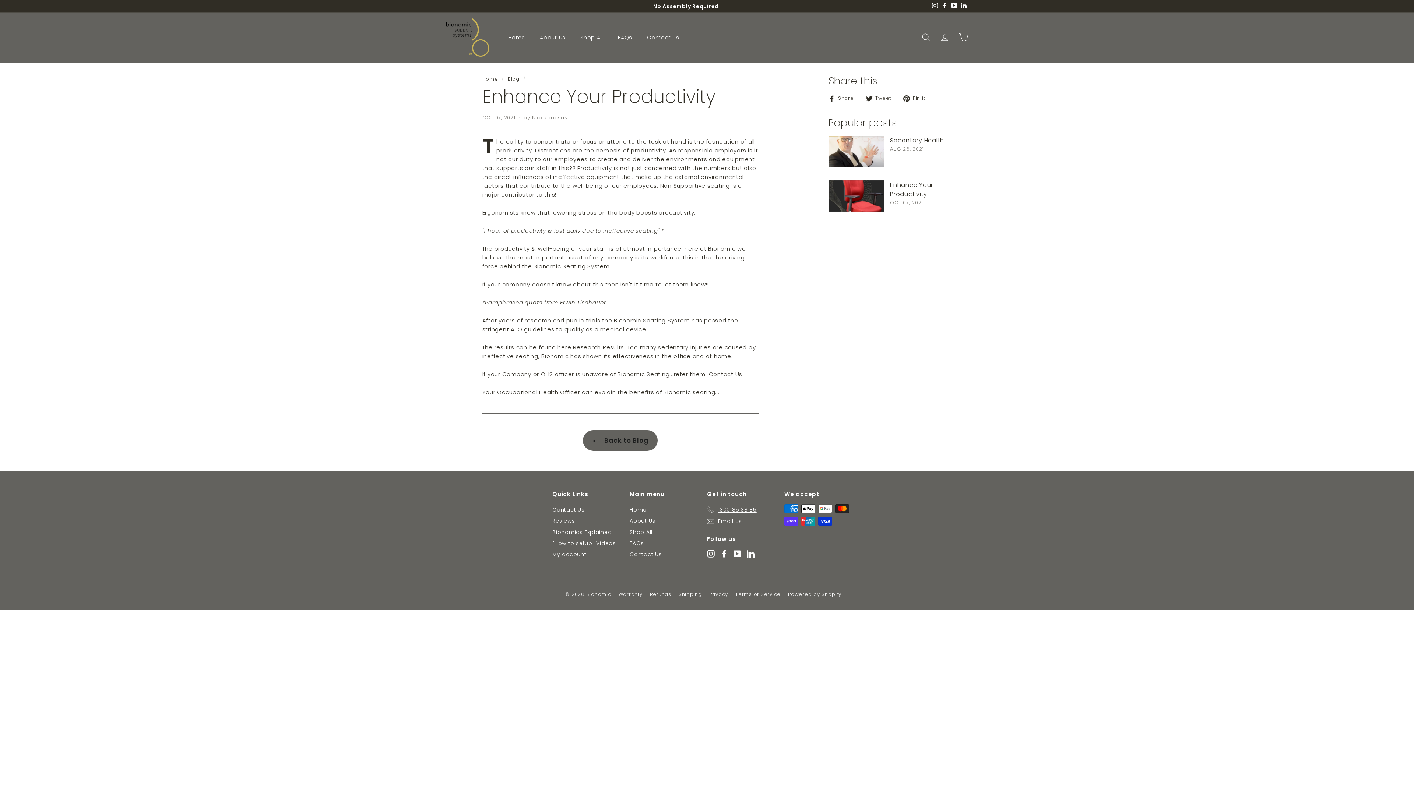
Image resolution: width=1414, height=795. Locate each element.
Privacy (718, 594)
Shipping (690, 594)
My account (569, 554)
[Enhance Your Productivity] (856, 196)
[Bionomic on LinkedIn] (751, 553)
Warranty (631, 594)
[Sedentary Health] (856, 151)
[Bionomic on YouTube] (737, 553)
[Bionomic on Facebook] (724, 553)
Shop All (591, 37)
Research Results (598, 347)
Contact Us (663, 37)
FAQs (625, 37)
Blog (514, 79)
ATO (516, 329)
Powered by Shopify (814, 594)
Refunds (660, 594)
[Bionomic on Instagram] (711, 553)
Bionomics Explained (582, 532)
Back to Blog (625, 440)
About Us (553, 37)
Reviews (563, 520)
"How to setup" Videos (584, 543)
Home (516, 37)
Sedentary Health (917, 140)
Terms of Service (758, 594)
